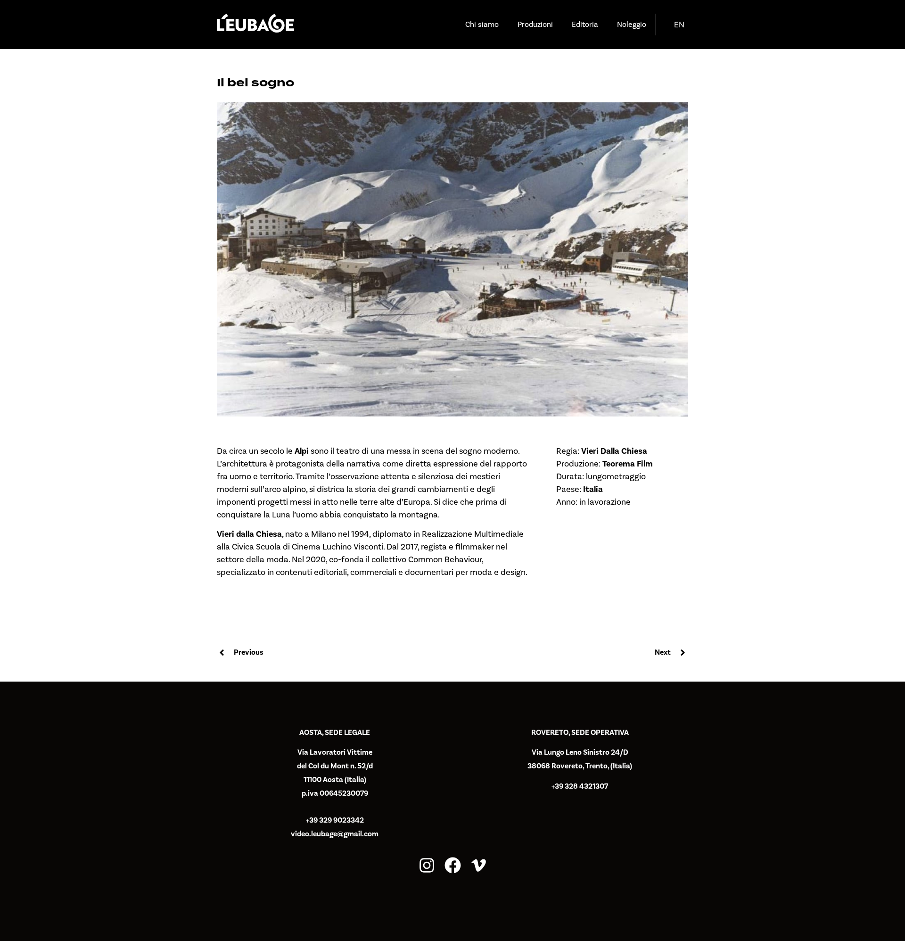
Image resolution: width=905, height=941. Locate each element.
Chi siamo (482, 24)
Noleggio (631, 24)
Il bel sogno (255, 83)
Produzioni (535, 24)
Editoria (585, 24)
